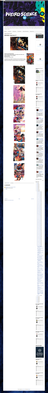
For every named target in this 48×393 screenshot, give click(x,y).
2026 (37, 183)
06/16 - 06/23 (39, 221)
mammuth (23, 389)
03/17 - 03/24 (39, 235)
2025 (37, 184)
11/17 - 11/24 (39, 197)
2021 (37, 188)
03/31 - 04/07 (39, 233)
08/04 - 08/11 (39, 213)
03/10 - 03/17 (39, 236)
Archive (9, 31)
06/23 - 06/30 (39, 220)
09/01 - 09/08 (39, 209)
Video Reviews (25, 31)
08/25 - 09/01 (39, 210)
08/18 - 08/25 (39, 211)
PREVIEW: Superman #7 (40, 291)
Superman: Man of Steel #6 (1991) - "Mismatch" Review (40, 293)
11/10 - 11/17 (39, 198)
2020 (37, 189)
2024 (37, 185)
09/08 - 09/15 (39, 208)
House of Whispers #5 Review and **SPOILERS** (40, 260)
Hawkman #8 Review (39, 261)
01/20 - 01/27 (39, 244)
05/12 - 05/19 (39, 226)
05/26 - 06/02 (39, 224)
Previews (19, 31)
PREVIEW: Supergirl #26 (40, 276)
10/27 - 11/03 (39, 200)
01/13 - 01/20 (39, 245)
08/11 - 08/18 (39, 212)
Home (5, 31)
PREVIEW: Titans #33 (40, 273)
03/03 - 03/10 (39, 237)
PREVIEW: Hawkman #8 (40, 290)
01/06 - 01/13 (39, 295)
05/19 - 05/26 (39, 225)
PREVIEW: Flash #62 (39, 277)
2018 (37, 296)
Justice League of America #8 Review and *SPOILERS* (41, 139)
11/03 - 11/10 (39, 199)
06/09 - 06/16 (39, 222)
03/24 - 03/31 (39, 234)
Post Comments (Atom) (11, 200)
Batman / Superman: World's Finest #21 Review (41, 118)
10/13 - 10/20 (39, 202)
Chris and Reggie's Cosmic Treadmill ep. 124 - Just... (40, 247)
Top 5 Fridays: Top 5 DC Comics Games (41, 132)
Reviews (14, 31)
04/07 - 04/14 (39, 232)
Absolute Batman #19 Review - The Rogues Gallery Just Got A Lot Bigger (39, 110)
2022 (37, 187)
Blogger (29, 389)
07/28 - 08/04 (39, 214)
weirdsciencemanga (44, 66)
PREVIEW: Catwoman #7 (40, 282)
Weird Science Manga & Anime (39, 66)
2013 (37, 302)
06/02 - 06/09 (39, 223)
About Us (32, 31)
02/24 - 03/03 (39, 238)
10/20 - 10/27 (39, 201)
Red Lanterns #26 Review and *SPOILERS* (41, 146)
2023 (37, 186)
